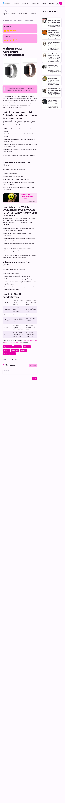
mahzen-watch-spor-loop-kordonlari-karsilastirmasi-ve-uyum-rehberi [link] (19, 14)
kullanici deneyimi (28, 20)
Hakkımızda (35, 3)
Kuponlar (52, 3)
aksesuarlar (13, 20)
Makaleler (16, 3)
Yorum (34, 378)
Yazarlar (44, 3)
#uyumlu (6, 350)
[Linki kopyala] (19, 359)
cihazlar (20, 20)
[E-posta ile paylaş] (16, 359)
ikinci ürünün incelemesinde (12, 343)
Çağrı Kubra (5, 17)
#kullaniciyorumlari (9, 354)
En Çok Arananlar (32, 17)
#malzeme (15, 350)
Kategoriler (25, 3)
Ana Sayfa (5, 11)
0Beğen (33, 365)
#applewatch (7, 347)
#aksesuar (27, 347)
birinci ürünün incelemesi (29, 340)
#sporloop (18, 347)
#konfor (23, 350)
